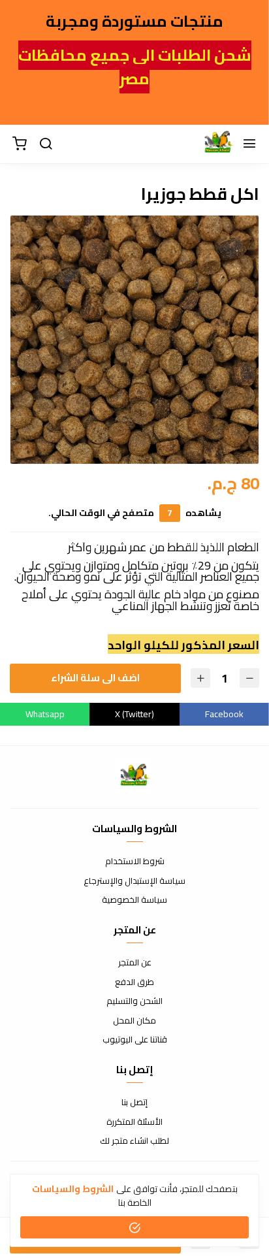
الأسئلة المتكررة (134, 1122)
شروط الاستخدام (135, 861)
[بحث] (45, 144)
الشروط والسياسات (73, 1188)
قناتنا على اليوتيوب (135, 1039)
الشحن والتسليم (134, 1001)
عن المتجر (134, 962)
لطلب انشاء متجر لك (134, 1141)
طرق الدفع (134, 982)
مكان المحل (134, 1020)
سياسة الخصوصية (134, 900)
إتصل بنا (134, 1102)
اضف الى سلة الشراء (95, 677)
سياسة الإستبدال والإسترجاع (134, 881)
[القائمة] (249, 144)
